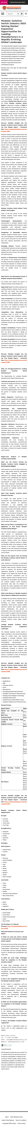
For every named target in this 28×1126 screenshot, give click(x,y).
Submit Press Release (8, 1120)
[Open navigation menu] (2, 13)
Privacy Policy (22, 1123)
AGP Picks (4, 2)
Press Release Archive (16, 1117)
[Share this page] (26, 13)
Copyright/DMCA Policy (9, 1123)
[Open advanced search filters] (21, 13)
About (7, 1117)
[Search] (18, 13)
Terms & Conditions (20, 1120)
